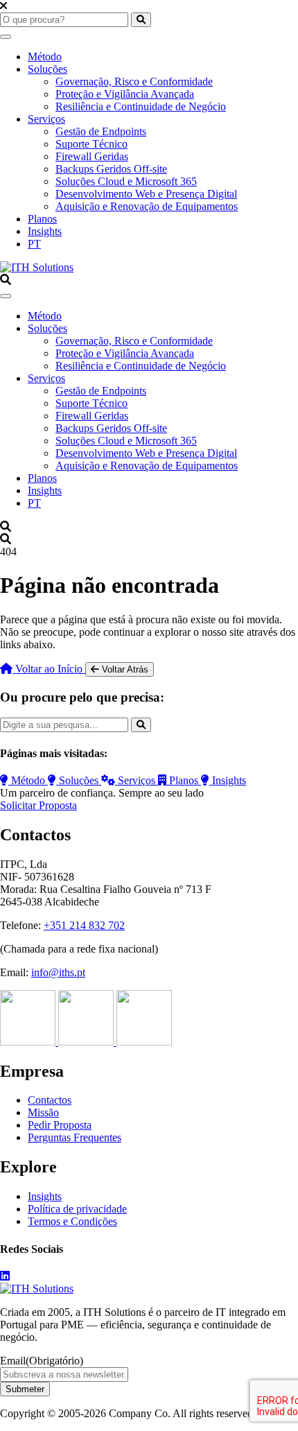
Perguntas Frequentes (74, 1137)
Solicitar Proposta (38, 805)
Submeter (25, 1389)
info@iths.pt (58, 972)
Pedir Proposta (59, 1125)
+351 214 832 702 (84, 925)
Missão (43, 1112)
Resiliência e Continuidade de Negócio (140, 106)
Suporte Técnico (91, 144)
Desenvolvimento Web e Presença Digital (146, 194)
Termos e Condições (72, 1221)
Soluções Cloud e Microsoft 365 (126, 181)
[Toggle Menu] (5, 37)
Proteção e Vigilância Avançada (124, 94)
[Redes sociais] (5, 1276)
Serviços (46, 119)
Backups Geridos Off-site (111, 169)
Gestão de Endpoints (100, 131)
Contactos (49, 1100)
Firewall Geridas (91, 156)
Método (45, 56)
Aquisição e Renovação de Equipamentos (146, 206)
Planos (42, 219)
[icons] (29, 1042)
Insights (45, 231)
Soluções (47, 69)
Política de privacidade (77, 1209)
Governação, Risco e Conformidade (134, 81)
